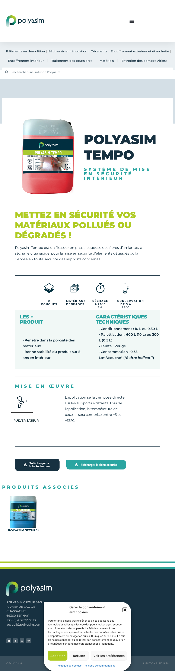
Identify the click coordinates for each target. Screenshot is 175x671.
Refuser (79, 656)
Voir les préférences (109, 656)
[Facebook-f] (15, 640)
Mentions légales (156, 663)
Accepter (57, 656)
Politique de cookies (69, 665)
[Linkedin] (8, 640)
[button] (125, 610)
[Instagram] (22, 640)
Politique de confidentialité (99, 665)
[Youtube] (28, 640)
